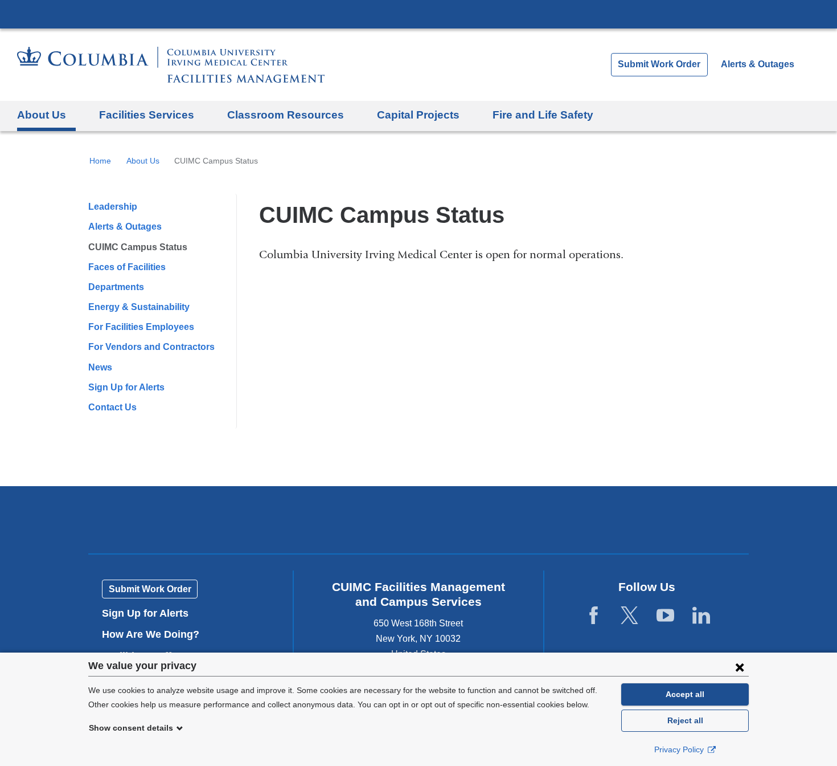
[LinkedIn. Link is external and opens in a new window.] (701, 615)
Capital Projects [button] (418, 115)
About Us (142, 160)
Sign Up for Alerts (126, 387)
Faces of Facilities (127, 267)
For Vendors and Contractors (151, 347)
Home (100, 160)
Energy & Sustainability (139, 307)
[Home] (171, 65)
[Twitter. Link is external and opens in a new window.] (629, 615)
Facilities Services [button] (146, 115)
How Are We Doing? (155, 634)
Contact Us (112, 407)
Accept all (685, 694)
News (100, 367)
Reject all (685, 720)
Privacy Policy (680, 749)
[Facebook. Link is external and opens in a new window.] (593, 615)
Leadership (112, 206)
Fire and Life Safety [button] (543, 115)
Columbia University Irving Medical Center (418, 13)
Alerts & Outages (757, 64)
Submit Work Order (659, 64)
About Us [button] (41, 115)
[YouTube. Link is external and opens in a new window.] (665, 615)
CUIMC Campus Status (137, 247)
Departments (116, 287)
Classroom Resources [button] (285, 115)
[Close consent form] (740, 667)
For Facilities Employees (141, 327)
